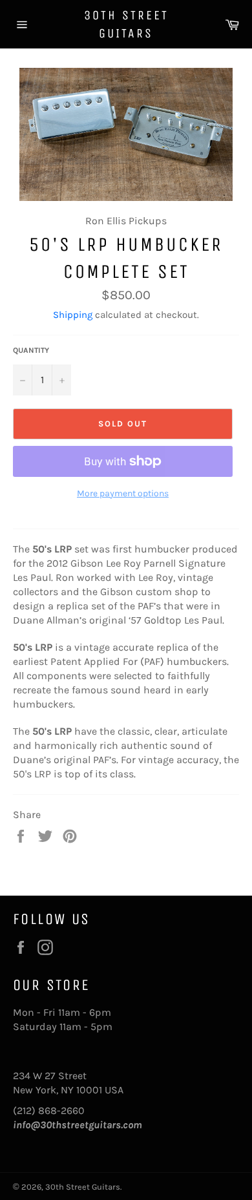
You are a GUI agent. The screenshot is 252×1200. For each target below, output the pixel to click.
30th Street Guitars (126, 24)
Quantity (31, 350)
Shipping (72, 315)
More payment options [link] (123, 493)
